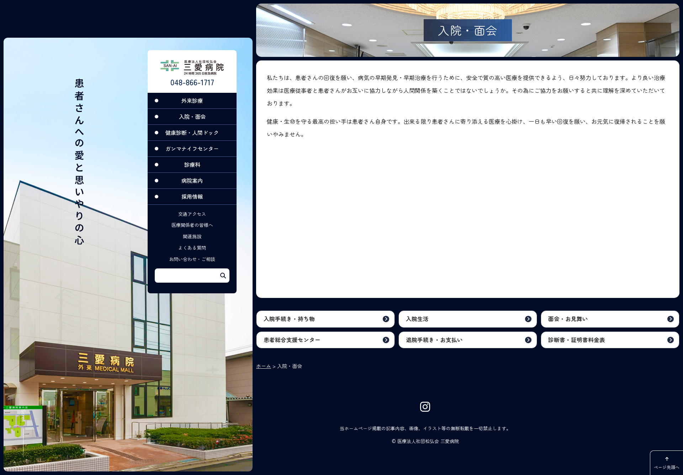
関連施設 (192, 236)
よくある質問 (192, 247)
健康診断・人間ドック (192, 132)
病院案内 (192, 180)
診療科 (192, 164)
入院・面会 (192, 116)
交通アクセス (192, 213)
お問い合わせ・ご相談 (192, 259)
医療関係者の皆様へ (192, 225)
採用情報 (192, 196)
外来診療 (192, 100)
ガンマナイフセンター (192, 148)
